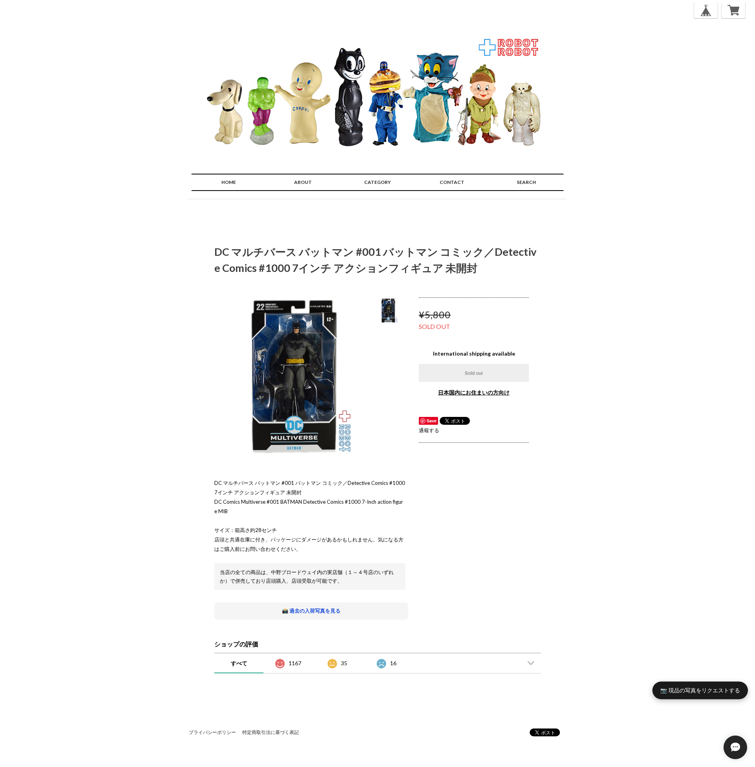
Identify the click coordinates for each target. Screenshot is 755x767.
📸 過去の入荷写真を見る (311, 610)
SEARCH (526, 182)
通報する (429, 430)
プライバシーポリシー (212, 732)
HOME (228, 182)
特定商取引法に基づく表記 (270, 732)
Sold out (474, 372)
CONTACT (452, 182)
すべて (239, 663)
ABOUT (303, 182)
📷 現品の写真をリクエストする (700, 689)
